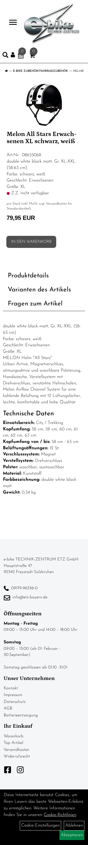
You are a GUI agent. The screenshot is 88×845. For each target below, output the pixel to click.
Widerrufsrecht (17, 756)
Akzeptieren (72, 835)
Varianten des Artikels (39, 290)
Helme (78, 71)
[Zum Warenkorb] (32, 57)
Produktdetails (28, 275)
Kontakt (11, 688)
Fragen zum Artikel (35, 304)
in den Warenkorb (31, 242)
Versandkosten (16, 750)
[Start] (6, 71)
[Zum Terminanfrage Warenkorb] (20, 57)
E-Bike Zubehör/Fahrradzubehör (40, 71)
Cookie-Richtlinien (60, 815)
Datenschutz (15, 702)
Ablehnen (74, 825)
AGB (8, 708)
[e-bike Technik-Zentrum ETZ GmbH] (51, 23)
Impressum (13, 695)
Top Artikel (13, 743)
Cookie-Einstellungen (40, 825)
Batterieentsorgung (21, 715)
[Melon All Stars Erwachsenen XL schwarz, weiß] (44, 105)
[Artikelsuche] (5, 56)
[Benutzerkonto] (14, 55)
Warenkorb (13, 736)
